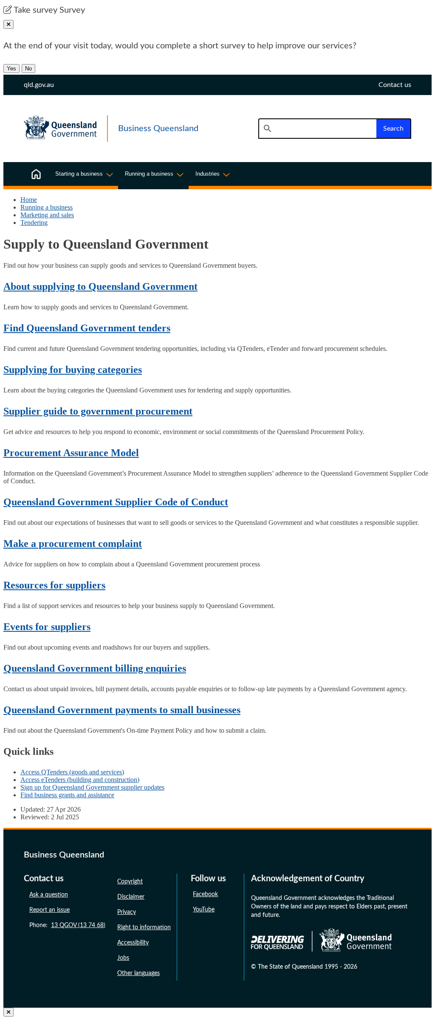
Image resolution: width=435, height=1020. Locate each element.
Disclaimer (130, 897)
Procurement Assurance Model (71, 452)
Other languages (138, 973)
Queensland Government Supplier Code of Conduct (115, 501)
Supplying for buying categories (72, 369)
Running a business (46, 207)
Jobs (123, 958)
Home (28, 199)
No (28, 68)
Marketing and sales (47, 215)
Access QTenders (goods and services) (72, 772)
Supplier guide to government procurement (97, 411)
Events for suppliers (46, 626)
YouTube (204, 910)
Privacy (126, 912)
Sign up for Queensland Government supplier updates (92, 787)
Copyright (130, 882)
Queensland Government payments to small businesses (121, 709)
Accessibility (133, 943)
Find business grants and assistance (67, 795)
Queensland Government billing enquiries (94, 668)
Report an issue (49, 910)
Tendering (34, 222)
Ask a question (48, 895)
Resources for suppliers (54, 585)
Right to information (144, 927)
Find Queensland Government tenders (86, 327)
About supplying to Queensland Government (100, 286)
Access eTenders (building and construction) (79, 779)
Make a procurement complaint (72, 543)
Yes (11, 68)
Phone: (67, 925)
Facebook (205, 894)
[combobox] (317, 128)
